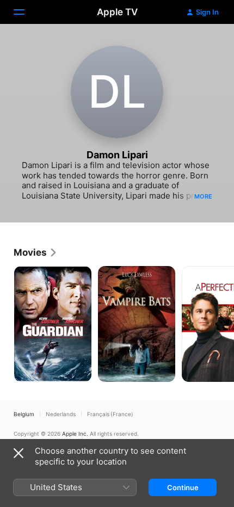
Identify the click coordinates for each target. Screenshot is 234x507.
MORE (203, 196)
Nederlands (61, 414)
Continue (183, 487)
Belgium (24, 414)
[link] (36, 252)
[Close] (18, 453)
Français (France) (110, 414)
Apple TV (117, 12)
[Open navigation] (26, 12)
